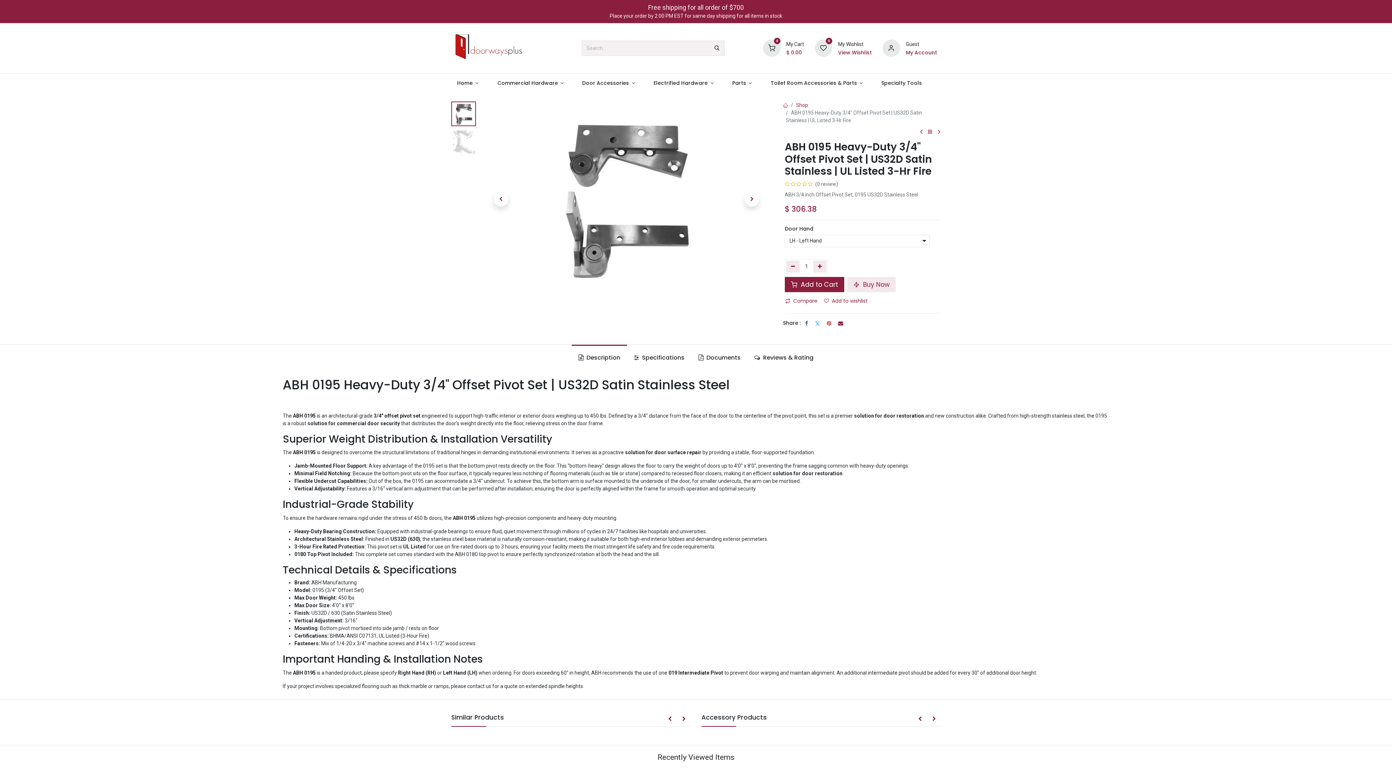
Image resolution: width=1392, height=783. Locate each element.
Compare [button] (805, 300)
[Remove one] (793, 266)
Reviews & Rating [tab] (787, 357)
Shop (802, 105)
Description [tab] (602, 357)
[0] (771, 48)
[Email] (840, 323)
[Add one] (820, 266)
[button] (501, 199)
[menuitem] (468, 83)
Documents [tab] (723, 357)
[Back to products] (930, 132)
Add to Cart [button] (818, 284)
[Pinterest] (829, 323)
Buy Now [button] (875, 284)
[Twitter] (817, 323)
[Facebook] (806, 323)
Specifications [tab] (662, 357)
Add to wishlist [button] (850, 300)
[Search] (717, 48)
